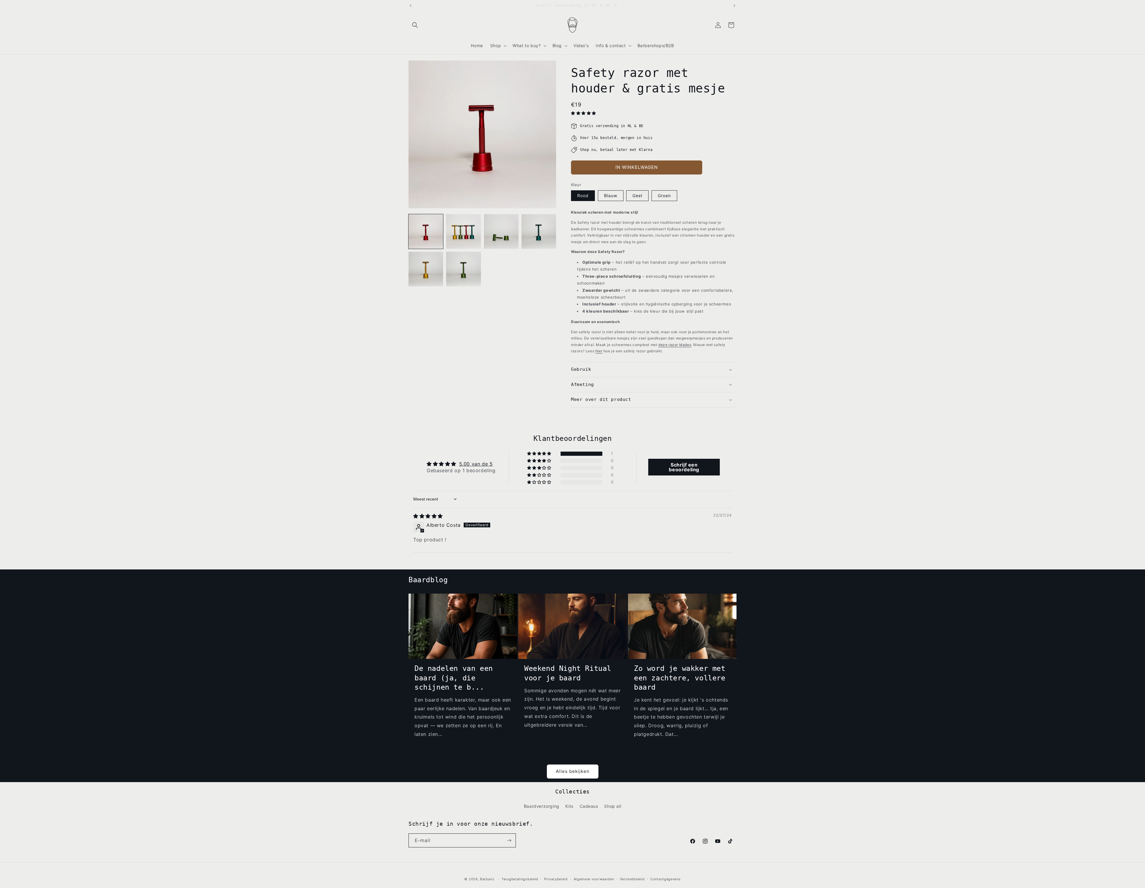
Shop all (612, 806)
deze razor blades (674, 344)
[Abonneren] (509, 840)
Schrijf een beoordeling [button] (684, 467)
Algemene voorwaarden (594, 879)
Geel (637, 195)
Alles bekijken (572, 771)
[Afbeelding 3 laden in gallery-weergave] (501, 231)
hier (598, 351)
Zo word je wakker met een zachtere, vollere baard (679, 677)
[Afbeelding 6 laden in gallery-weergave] (463, 269)
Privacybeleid (556, 879)
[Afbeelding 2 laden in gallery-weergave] (463, 231)
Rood (583, 195)
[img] (428, 516)
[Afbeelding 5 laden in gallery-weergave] (426, 269)
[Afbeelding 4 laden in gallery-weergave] (539, 231)
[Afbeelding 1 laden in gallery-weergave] (426, 231)
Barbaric (487, 879)
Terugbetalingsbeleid (520, 879)
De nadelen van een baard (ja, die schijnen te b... (453, 677)
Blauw (610, 195)
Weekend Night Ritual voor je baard (567, 673)
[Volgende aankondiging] (734, 5)
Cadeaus (589, 806)
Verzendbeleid (632, 879)
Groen (664, 195)
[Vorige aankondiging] (410, 5)
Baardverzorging (541, 806)
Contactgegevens (665, 879)
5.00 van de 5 (476, 464)
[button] (415, 25)
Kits (569, 806)
